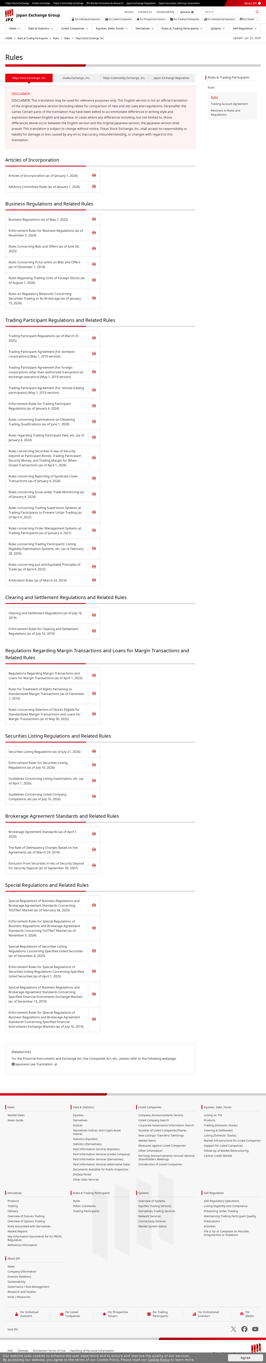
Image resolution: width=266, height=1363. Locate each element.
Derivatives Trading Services (156, 1211)
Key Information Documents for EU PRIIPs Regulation (35, 1238)
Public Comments (84, 1206)
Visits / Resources (19, 1297)
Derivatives (80, 1120)
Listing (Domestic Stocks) (220, 1135)
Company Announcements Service (160, 1115)
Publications (212, 1221)
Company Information (22, 1271)
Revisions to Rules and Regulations (225, 112)
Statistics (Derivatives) (87, 1144)
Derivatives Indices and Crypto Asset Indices (97, 1132)
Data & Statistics (83, 1107)
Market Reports (18, 1231)
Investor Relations (19, 1276)
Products (209, 1120)
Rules (56, 38)
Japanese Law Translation (34, 1064)
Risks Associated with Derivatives (29, 1226)
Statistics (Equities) (85, 1139)
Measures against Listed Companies (162, 1145)
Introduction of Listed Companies (160, 1164)
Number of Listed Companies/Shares (162, 1130)
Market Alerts (147, 1140)
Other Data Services (86, 1179)
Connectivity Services (152, 1221)
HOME (8, 38)
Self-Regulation (214, 1193)
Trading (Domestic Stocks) (220, 1125)
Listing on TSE (213, 1115)
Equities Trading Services (154, 1206)
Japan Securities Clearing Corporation (179, 3)
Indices (78, 1125)
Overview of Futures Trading (26, 1216)
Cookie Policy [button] (159, 1360)
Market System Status (152, 1226)
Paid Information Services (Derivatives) (98, 1159)
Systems (143, 1193)
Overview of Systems (151, 1201)
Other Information (150, 1150)
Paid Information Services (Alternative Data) (101, 1164)
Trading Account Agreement (229, 104)
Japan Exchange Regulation (171, 78)
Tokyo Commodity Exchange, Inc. (124, 78)
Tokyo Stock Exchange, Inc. (89, 38)
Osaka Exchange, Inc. (76, 78)
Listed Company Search (153, 1120)
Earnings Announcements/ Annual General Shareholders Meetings (166, 1157)
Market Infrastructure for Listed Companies (232, 1140)
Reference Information (22, 1245)
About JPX (250, 3)
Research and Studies (22, 1292)
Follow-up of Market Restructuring (226, 1150)
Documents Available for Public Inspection (100, 1169)
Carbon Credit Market (218, 1156)
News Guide (15, 1120)
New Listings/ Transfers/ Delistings (161, 1135)
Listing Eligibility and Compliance (226, 1206)
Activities (210, 1226)
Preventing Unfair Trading (221, 1211)
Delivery (13, 1211)
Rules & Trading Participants (33, 38)
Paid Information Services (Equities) (96, 1149)
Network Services (149, 1216)
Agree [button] (245, 1358)
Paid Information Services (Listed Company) (101, 1154)
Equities (78, 1115)
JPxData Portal (82, 1174)
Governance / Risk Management (28, 1287)
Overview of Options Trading (26, 1221)
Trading (13, 1206)
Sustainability (16, 1281)
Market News (16, 1115)
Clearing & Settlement (218, 1130)
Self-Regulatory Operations (221, 1201)
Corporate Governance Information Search (166, 1125)
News (11, 1107)
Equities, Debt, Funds (218, 1107)
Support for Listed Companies (223, 1145)
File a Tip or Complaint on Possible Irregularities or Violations (226, 1233)
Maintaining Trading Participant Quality (230, 1216)
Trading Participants (86, 1211)
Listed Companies (149, 1107)
